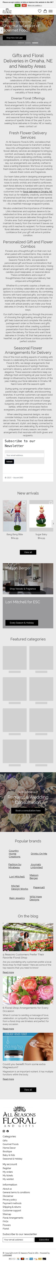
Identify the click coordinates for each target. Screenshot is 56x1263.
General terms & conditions (16, 1192)
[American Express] (31, 1259)
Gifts (5, 1140)
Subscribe (44, 1239)
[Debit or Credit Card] (44, 1259)
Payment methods (12, 1203)
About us (7, 1189)
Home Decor (9, 1148)
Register (7, 1168)
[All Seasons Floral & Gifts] (7, 11)
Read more (8, 972)
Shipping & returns (12, 1207)
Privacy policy (10, 1199)
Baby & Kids (9, 1155)
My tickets (8, 1175)
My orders (8, 1172)
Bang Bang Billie (15, 534)
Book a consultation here (28, 810)
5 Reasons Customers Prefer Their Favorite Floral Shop (23, 956)
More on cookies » (35, 5)
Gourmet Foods (11, 1144)
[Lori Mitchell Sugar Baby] (41, 516)
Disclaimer (8, 1196)
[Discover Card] (35, 1259)
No (24, 5)
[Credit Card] (18, 1259)
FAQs (5, 1221)
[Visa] (27, 1259)
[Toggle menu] (50, 11)
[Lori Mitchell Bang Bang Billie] (15, 516)
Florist (6, 1228)
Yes (17, 5)
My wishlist (8, 1179)
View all (28, 552)
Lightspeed (7, 1255)
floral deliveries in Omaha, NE (37, 191)
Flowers (7, 1225)
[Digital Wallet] (12, 1259)
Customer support (12, 1210)
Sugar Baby (41, 534)
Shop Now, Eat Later (14, 38)
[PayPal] (40, 1259)
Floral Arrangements (13, 1218)
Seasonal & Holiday (12, 1158)
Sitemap (7, 1214)
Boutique (7, 1151)
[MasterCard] (22, 1259)
